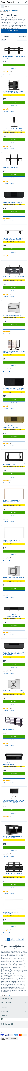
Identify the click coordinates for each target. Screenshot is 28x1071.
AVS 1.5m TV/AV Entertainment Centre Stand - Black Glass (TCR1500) (14, 729)
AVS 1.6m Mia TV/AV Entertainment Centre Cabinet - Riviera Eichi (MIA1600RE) (13, 426)
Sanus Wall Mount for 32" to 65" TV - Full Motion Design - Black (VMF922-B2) (13, 92)
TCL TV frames (11, 977)
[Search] (25, 6)
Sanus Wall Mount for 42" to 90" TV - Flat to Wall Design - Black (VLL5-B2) (14, 57)
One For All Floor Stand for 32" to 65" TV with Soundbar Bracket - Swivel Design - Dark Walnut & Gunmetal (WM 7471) (14, 802)
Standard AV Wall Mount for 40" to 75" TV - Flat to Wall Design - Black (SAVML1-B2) (13, 315)
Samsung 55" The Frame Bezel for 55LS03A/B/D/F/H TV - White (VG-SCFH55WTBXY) (11, 540)
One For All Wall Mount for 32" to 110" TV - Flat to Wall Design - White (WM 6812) (13, 239)
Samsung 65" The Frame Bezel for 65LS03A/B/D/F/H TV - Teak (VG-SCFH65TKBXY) (11, 502)
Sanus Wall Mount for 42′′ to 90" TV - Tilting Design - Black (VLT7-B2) (14, 464)
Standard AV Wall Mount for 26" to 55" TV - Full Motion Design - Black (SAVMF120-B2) (13, 691)
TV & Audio (5, 10)
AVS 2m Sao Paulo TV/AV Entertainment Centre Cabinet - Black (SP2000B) (13, 615)
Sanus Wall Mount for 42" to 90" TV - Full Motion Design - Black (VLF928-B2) (13, 874)
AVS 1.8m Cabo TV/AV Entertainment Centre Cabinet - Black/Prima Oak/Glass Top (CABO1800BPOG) (14, 653)
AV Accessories (13, 10)
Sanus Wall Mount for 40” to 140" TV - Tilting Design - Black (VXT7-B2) (12, 167)
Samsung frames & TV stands (12, 978)
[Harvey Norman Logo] (7, 2)
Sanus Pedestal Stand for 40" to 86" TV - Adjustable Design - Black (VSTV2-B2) (13, 129)
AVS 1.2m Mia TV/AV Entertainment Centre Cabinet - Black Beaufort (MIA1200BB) (13, 389)
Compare (6, 74)
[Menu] (2, 6)
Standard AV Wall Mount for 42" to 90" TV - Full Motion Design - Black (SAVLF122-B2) (13, 277)
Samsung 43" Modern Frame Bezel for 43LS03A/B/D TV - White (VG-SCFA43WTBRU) (12, 912)
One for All (23, 977)
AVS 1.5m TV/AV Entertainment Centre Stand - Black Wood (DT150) (14, 763)
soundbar (23, 954)
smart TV (16, 980)
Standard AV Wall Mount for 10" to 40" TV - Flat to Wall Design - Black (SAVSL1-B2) (13, 578)
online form (8, 995)
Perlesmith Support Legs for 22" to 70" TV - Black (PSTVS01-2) (14, 352)
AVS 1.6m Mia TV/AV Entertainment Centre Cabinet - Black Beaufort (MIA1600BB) (13, 201)
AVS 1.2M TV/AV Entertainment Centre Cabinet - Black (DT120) (12, 837)
